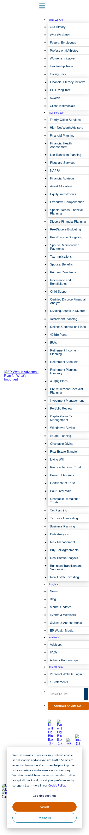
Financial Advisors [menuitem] (62, 178)
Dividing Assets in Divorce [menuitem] (67, 311)
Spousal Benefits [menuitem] (61, 264)
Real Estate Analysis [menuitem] (64, 558)
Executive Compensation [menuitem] (67, 202)
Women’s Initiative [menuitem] (62, 58)
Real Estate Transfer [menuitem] (64, 451)
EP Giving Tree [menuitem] (60, 90)
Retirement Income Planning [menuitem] (63, 352)
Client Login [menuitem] (56, 667)
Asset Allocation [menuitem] (61, 186)
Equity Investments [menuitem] (63, 194)
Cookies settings (44, 795)
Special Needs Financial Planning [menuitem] (66, 211)
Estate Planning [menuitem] (60, 435)
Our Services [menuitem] (56, 112)
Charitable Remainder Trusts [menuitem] (64, 500)
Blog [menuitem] (53, 599)
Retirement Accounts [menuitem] (64, 362)
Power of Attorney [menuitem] (62, 475)
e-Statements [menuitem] (59, 682)
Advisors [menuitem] (54, 637)
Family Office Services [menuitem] (65, 119)
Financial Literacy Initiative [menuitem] (67, 82)
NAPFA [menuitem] (55, 170)
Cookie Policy (56, 785)
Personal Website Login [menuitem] (66, 674)
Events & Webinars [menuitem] (63, 615)
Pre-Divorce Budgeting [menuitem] (65, 229)
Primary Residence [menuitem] (63, 272)
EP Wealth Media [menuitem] (61, 630)
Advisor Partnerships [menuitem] (64, 660)
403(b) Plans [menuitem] (58, 334)
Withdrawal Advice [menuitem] (62, 427)
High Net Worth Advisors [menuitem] (66, 127)
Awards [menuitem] (55, 98)
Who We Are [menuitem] (56, 19)
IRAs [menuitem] (53, 342)
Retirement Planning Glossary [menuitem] (63, 371)
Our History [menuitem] (58, 27)
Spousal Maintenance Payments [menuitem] (64, 246)
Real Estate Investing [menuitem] (64, 577)
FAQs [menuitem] (54, 652)
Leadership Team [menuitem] (61, 66)
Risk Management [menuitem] (62, 542)
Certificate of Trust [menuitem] (62, 483)
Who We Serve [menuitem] (60, 34)
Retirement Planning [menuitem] (63, 319)
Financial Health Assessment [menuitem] (61, 145)
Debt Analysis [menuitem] (59, 534)
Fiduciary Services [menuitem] (62, 162)
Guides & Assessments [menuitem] (66, 622)
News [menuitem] (54, 591)
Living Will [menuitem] (57, 459)
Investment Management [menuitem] (67, 400)
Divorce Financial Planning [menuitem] (68, 221)
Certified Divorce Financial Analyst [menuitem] (67, 301)
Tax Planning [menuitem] (58, 510)
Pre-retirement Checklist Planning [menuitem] (66, 390)
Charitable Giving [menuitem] (61, 443)
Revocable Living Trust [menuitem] (65, 467)
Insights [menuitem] (53, 584)
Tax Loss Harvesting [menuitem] (64, 518)
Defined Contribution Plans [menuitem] (68, 326)
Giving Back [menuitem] (58, 74)
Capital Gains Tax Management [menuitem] (62, 418)
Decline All (44, 817)
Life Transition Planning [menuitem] (65, 154)
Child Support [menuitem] (59, 291)
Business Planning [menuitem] (62, 526)
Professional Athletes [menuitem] (64, 50)
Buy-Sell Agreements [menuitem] (64, 550)
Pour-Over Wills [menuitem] (61, 491)
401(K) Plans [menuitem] (59, 381)
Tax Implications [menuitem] (61, 256)
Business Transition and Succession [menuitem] (66, 567)
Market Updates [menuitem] (61, 607)
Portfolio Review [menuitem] (61, 408)
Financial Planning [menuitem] (62, 135)
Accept (44, 806)
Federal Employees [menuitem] (63, 42)
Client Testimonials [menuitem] (62, 106)
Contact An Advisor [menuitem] (68, 705)
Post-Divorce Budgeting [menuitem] (66, 237)
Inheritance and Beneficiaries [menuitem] (60, 281)
